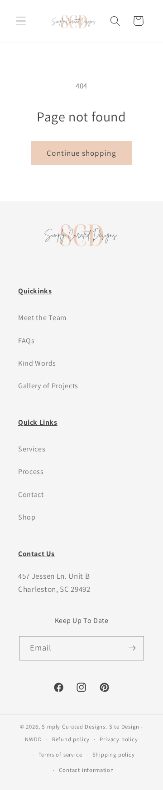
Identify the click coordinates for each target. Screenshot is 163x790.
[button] (21, 21)
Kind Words (37, 363)
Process (31, 471)
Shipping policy (113, 754)
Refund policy (71, 739)
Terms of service (60, 754)
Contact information (86, 770)
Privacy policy (119, 739)
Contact (31, 494)
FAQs (26, 340)
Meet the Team (42, 317)
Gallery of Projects (48, 385)
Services (32, 449)
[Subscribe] (132, 648)
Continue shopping (81, 153)
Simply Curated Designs (73, 726)
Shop (27, 517)
